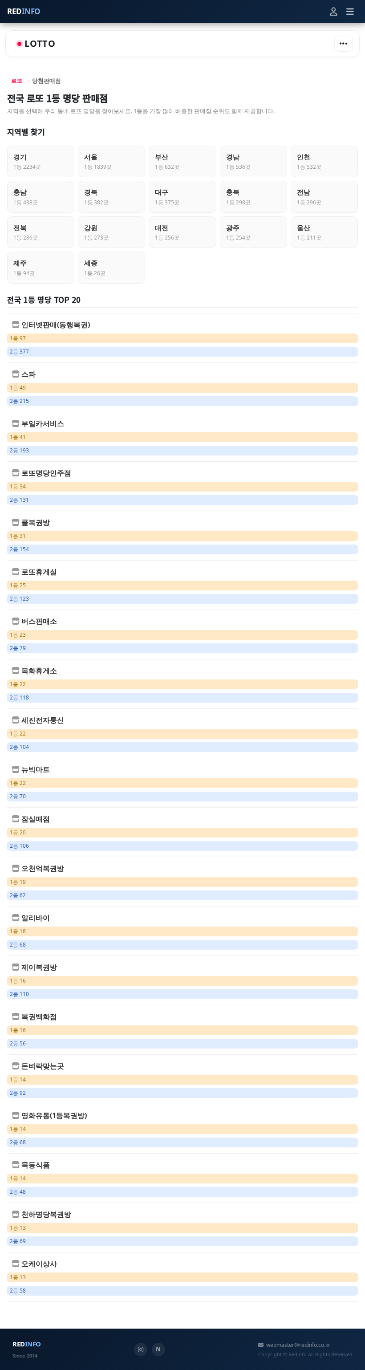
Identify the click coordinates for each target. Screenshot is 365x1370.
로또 (17, 81)
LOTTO (40, 43)
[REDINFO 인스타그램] (140, 1349)
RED (24, 11)
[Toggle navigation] (343, 44)
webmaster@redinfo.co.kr (298, 1345)
